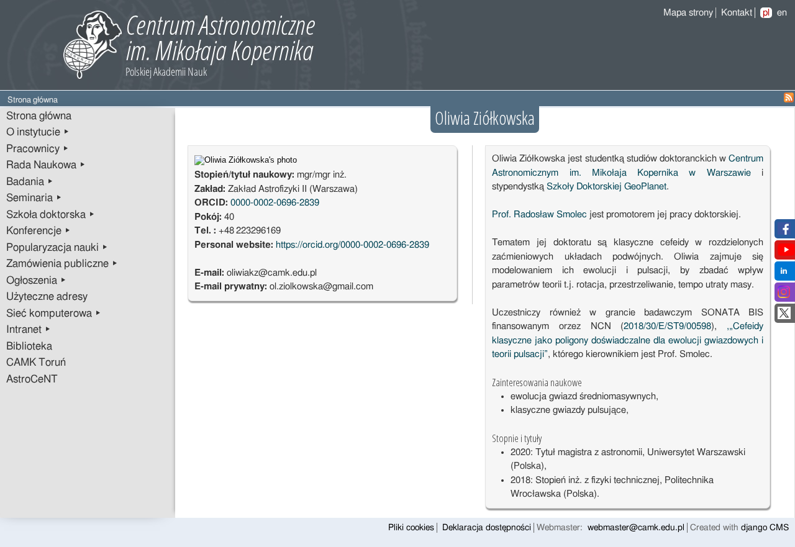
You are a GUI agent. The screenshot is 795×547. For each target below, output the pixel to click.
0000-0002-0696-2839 (274, 202)
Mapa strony (688, 12)
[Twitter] (784, 316)
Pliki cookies (411, 527)
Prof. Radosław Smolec (539, 214)
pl (766, 12)
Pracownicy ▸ (37, 149)
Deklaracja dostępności (486, 527)
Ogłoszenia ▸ (36, 281)
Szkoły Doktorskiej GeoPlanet (606, 186)
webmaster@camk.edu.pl (636, 527)
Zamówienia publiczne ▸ (62, 264)
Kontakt (736, 12)
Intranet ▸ (28, 330)
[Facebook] (784, 232)
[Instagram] (784, 295)
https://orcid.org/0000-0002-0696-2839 (352, 245)
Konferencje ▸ (38, 231)
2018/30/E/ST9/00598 (667, 326)
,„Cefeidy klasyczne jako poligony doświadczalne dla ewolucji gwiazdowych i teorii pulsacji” (627, 340)
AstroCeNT (32, 379)
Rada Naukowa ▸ (46, 165)
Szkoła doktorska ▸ (50, 215)
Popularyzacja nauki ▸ (57, 248)
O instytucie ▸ (38, 132)
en (782, 12)
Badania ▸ (29, 182)
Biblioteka (29, 346)
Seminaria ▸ (34, 198)
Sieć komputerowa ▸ (53, 314)
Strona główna (38, 116)
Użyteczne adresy (47, 297)
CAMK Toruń (36, 363)
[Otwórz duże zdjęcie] (245, 160)
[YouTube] (786, 253)
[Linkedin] (784, 274)
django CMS (765, 527)
